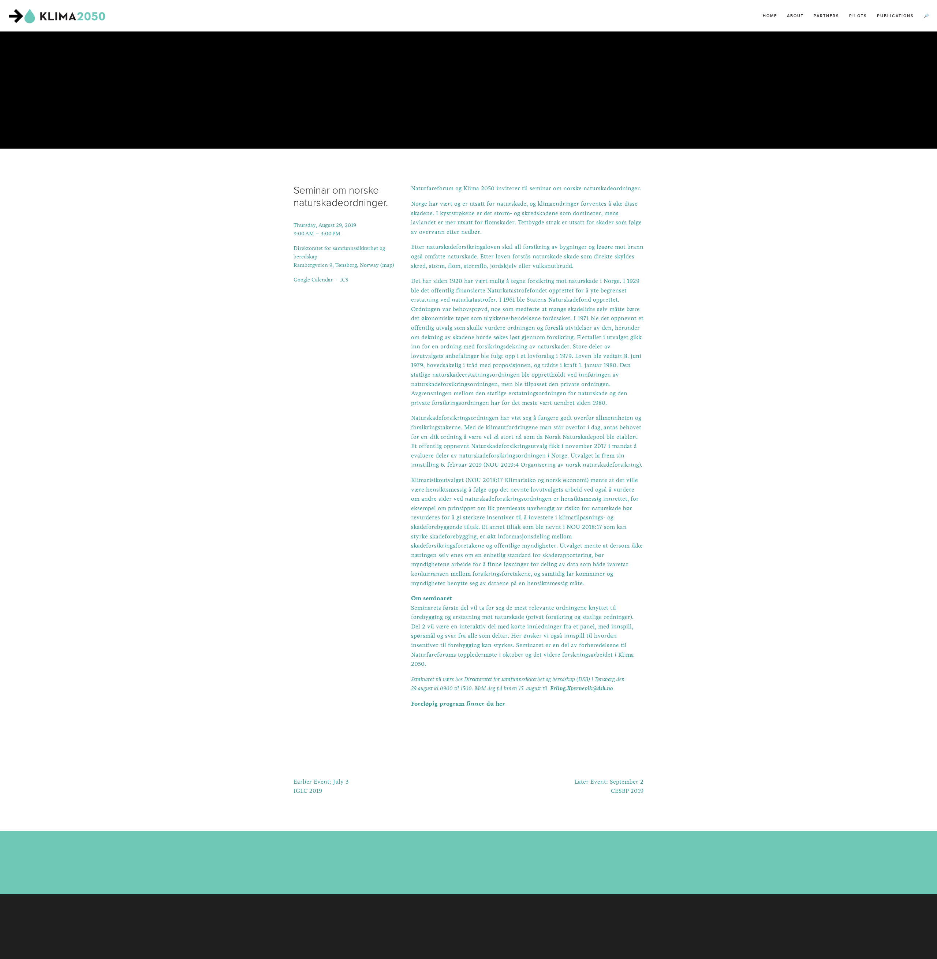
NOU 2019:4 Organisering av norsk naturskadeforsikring (562, 464)
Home (770, 16)
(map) (387, 265)
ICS (344, 279)
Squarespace (485, 931)
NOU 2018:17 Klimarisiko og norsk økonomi (527, 480)
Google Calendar (313, 279)
